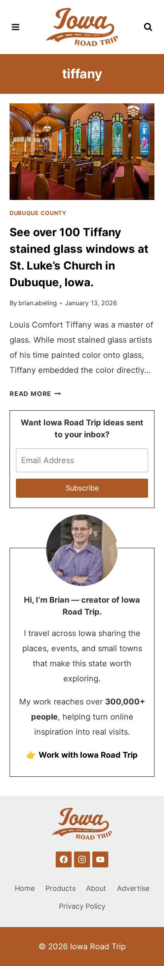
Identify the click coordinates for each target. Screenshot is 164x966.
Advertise (133, 888)
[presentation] (82, 151)
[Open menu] (15, 26)
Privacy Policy (82, 906)
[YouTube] (100, 859)
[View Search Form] (148, 27)
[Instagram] (82, 859)
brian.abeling (37, 303)
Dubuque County (38, 212)
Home (25, 888)
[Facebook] (64, 859)
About (96, 888)
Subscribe (82, 488)
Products (60, 888)
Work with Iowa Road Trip (88, 755)
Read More (35, 394)
